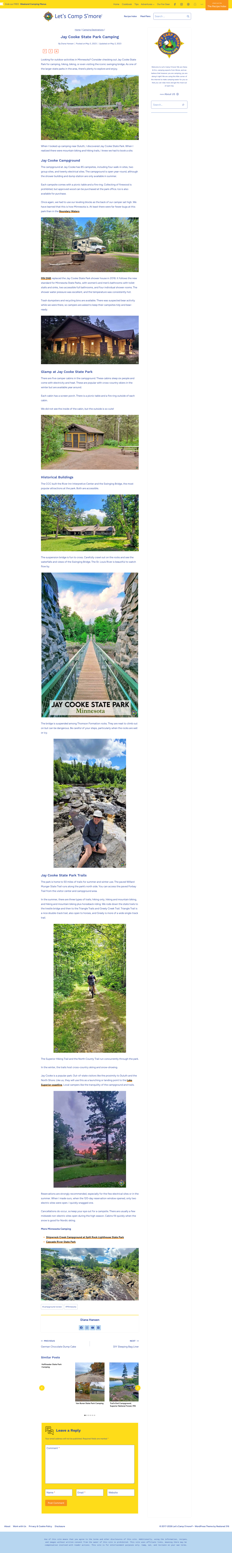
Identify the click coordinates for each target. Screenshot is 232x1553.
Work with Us (19, 1526)
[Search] (183, 104)
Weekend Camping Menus (33, 4)
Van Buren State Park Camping (90, 1403)
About (7, 1526)
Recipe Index (130, 16)
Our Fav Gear (163, 4)
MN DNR (46, 278)
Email (81, 1492)
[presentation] (90, 1381)
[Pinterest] (188, 4)
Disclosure (60, 1526)
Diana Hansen (67, 43)
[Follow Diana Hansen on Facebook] (81, 1327)
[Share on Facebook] (51, 51)
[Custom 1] (195, 4)
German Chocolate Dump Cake (58, 1344)
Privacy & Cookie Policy (40, 1526)
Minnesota (70, 1307)
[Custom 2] (201, 4)
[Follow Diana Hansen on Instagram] (87, 1327)
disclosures (117, 1539)
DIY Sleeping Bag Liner (126, 1344)
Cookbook (127, 4)
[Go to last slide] (42, 1388)
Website (113, 1492)
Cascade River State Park (61, 1241)
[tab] (85, 1415)
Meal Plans (145, 16)
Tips (136, 4)
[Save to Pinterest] (45, 51)
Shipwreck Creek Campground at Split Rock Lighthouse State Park (85, 1237)
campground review (52, 1307)
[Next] (138, 1388)
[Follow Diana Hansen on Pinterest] (98, 1327)
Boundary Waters (69, 211)
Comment (53, 1448)
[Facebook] (174, 4)
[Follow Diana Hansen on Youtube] (92, 1327)
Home (116, 4)
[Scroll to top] (225, 1507)
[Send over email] (56, 51)
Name (51, 1492)
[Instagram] (181, 4)
